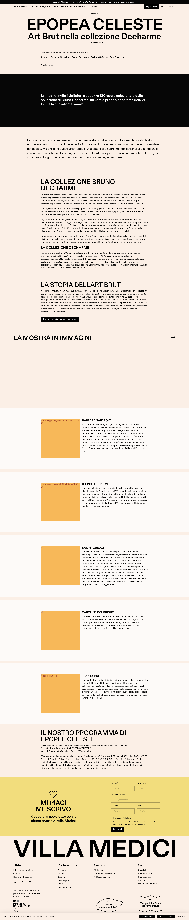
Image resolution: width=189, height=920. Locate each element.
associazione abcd (49, 259)
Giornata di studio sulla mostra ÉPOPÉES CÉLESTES (66, 748)
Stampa (61, 877)
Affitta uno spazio (102, 877)
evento (133, 2)
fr (167, 6)
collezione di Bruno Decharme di (84, 194)
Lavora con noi (64, 887)
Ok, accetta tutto (147, 916)
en (174, 6)
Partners (61, 870)
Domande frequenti (22, 877)
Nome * (114, 783)
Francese (117, 818)
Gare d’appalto (64, 880)
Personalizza (180, 916)
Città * (139, 805)
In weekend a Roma (147, 883)
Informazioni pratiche (23, 870)
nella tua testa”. (92, 756)
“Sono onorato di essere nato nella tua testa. (62, 756)
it (170, 6)
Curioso (141, 880)
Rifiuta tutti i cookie (165, 916)
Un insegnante (145, 877)
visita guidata (109, 2)
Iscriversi (117, 829)
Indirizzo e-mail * (118, 794)
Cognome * (142, 783)
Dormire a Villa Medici (104, 873)
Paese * (114, 805)
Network (61, 873)
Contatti (17, 873)
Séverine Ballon (57, 759)
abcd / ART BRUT (85, 267)
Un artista (142, 870)
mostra (122, 2)
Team (60, 883)
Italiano (128, 818)
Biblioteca (98, 870)
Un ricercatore (145, 873)
